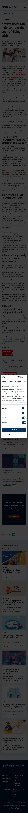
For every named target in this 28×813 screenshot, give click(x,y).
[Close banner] (25, 376)
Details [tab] (11, 381)
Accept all (14, 429)
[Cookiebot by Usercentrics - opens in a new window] (17, 377)
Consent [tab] (4, 381)
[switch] (24, 413)
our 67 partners (10, 389)
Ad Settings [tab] (18, 381)
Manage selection (14, 434)
